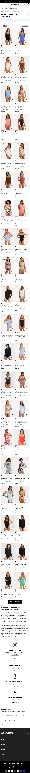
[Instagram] (28, 733)
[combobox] (15, 8)
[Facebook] (25, 733)
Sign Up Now (23, 1)
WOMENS (12, 720)
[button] (25, 4)
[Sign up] (27, 725)
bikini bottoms (6, 630)
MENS (4, 720)
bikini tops (25, 628)
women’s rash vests (14, 627)
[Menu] (1, 4)
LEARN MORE (15, 654)
